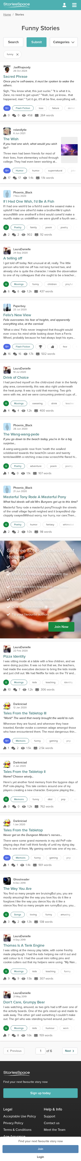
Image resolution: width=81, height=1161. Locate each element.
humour (50, 1028)
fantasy (50, 524)
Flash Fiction (23, 108)
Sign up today (40, 1093)
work (66, 1028)
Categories (61, 42)
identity (68, 682)
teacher (70, 403)
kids (34, 682)
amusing (65, 914)
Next (68, 1051)
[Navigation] (74, 5)
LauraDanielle (22, 249)
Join (40, 1149)
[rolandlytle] (7, 131)
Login (40, 1157)
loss (41, 108)
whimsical (68, 524)
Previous (16, 1051)
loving (33, 914)
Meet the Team (54, 1129)
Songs (17, 914)
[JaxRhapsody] (7, 69)
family (33, 227)
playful (69, 284)
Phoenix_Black (22, 192)
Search (13, 42)
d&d (50, 799)
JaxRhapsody (22, 67)
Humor (19, 170)
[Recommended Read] (52, 346)
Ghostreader (21, 879)
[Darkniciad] (7, 705)
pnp (68, 741)
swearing (37, 403)
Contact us (51, 1123)
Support (49, 1116)
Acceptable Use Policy (19, 1116)
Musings (19, 284)
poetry (64, 227)
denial (71, 108)
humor (35, 170)
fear (65, 347)
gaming (53, 741)
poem (48, 227)
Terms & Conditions (17, 1129)
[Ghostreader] (7, 881)
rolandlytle (20, 130)
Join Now (61, 626)
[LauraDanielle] (7, 250)
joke (73, 170)
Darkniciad (20, 704)
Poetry (17, 227)
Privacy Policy (13, 1123)
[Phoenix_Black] (7, 194)
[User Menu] (64, 5)
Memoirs (21, 741)
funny (35, 284)
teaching (50, 682)
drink (54, 403)
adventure (36, 466)
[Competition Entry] (40, 346)
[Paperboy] (7, 307)
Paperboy (19, 306)
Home (7, 14)
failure (55, 108)
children (52, 284)
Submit (36, 42)
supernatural (55, 170)
